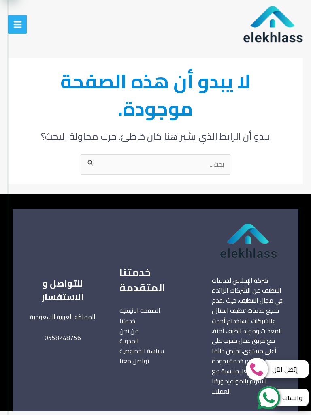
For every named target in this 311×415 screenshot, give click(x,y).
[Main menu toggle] (17, 24)
